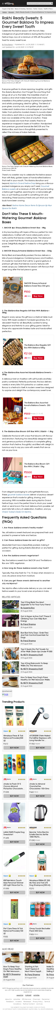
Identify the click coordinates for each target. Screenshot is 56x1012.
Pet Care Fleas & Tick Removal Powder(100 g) (13, 930)
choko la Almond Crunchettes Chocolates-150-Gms (39, 786)
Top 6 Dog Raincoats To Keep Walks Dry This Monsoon (34, 664)
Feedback (10, 1001)
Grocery (40, 9)
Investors (18, 1001)
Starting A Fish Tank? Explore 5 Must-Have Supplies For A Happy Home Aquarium (34, 968)
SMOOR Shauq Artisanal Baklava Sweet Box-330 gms (37, 284)
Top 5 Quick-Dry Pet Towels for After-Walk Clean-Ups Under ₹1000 (36, 650)
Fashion (35, 9)
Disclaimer (45, 999)
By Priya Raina (7, 44)
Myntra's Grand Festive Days (22, 183)
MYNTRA (36, 995)
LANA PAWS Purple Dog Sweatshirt (14, 833)
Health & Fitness (48, 9)
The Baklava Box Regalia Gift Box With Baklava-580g (37, 346)
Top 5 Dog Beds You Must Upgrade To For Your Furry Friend (35, 603)
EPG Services (26, 999)
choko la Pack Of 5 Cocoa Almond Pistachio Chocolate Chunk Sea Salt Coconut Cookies (13, 786)
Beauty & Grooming (20, 9)
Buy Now (14, 748)
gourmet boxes (18, 494)
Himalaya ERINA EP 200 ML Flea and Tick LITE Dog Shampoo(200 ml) (39, 882)
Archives (39, 1004)
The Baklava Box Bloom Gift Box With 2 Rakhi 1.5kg (36, 465)
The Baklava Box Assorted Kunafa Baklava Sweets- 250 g (37, 405)
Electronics (29, 9)
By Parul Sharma (28, 624)
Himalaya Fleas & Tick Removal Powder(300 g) (13, 738)
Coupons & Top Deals (8, 9)
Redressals (27, 1001)
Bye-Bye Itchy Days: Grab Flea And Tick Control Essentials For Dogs (35, 635)
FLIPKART (28, 995)
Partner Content (29, 1004)
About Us (8, 999)
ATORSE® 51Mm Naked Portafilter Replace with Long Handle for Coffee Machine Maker (40, 738)
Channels (36, 999)
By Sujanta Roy (28, 608)
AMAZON (20, 995)
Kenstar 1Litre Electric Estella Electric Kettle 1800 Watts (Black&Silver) (39, 834)
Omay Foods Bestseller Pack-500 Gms (39, 929)
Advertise (16, 999)
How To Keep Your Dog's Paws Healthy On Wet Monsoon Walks (35, 678)
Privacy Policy (38, 1001)
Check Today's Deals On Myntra (16, 512)
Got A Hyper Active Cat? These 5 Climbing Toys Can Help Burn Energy (36, 618)
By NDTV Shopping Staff (32, 655)
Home (4, 12)
